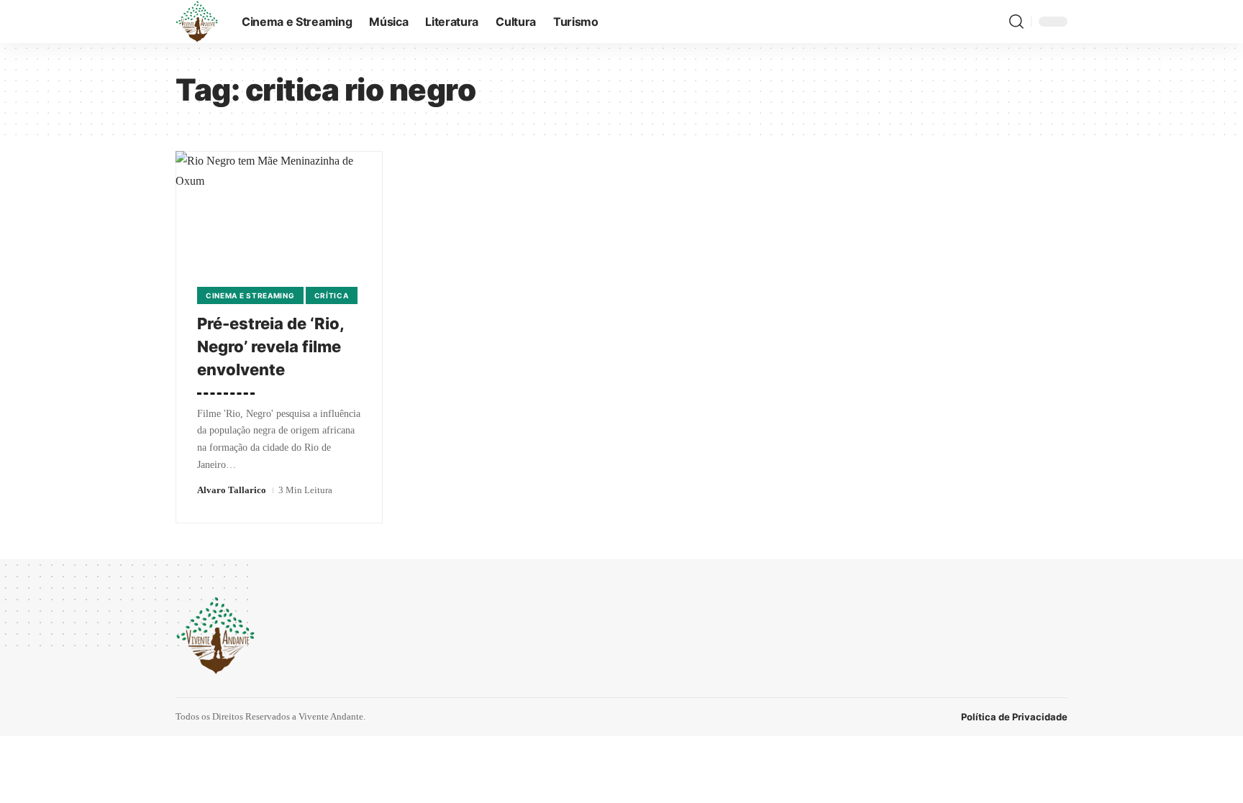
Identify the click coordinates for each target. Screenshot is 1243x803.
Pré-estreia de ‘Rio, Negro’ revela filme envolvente (271, 346)
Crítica (331, 295)
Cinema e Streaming (250, 295)
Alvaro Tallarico (231, 490)
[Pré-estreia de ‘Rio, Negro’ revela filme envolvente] (279, 213)
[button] (1016, 21)
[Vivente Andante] (197, 21)
